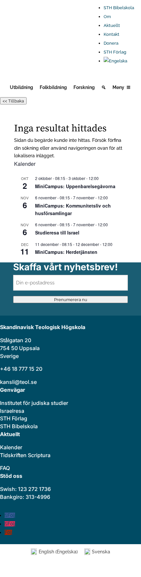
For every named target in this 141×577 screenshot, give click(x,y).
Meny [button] (118, 87)
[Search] (103, 87)
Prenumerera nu (70, 299)
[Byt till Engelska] (119, 61)
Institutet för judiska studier (34, 403)
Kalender (11, 447)
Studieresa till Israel (57, 232)
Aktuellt (112, 25)
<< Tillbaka (13, 100)
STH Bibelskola (119, 7)
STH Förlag (115, 52)
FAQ (5, 468)
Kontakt (111, 34)
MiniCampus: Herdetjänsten (66, 252)
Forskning (84, 87)
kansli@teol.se (18, 382)
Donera (111, 43)
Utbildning (21, 87)
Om (107, 16)
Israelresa (12, 411)
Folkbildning (53, 87)
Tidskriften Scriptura (25, 455)
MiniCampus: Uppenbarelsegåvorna (75, 186)
